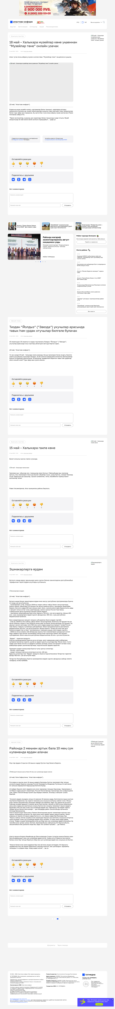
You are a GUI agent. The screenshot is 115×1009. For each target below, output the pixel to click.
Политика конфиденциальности (19, 1002)
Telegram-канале (18, 139)
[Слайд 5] (45, 261)
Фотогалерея (22, 27)
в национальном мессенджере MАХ (56, 139)
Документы (51, 945)
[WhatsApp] (29, 179)
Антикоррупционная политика (18, 998)
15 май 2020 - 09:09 (13, 336)
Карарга (99, 1004)
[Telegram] (24, 179)
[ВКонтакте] (13, 179)
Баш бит (13, 27)
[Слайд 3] (40, 261)
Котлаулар (33, 27)
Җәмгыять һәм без (17, 36)
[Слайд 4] (42, 261)
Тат (85, 22)
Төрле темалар (63, 945)
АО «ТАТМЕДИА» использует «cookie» (20, 1000)
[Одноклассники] (18, 179)
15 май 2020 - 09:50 (13, 51)
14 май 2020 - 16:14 (13, 574)
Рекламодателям (52, 27)
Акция (42, 27)
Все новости (91, 311)
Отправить (67, 205)
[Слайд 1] (35, 261)
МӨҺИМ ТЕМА (16, 321)
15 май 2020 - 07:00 (13, 453)
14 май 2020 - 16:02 (13, 757)
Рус (78, 22)
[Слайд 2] (38, 261)
